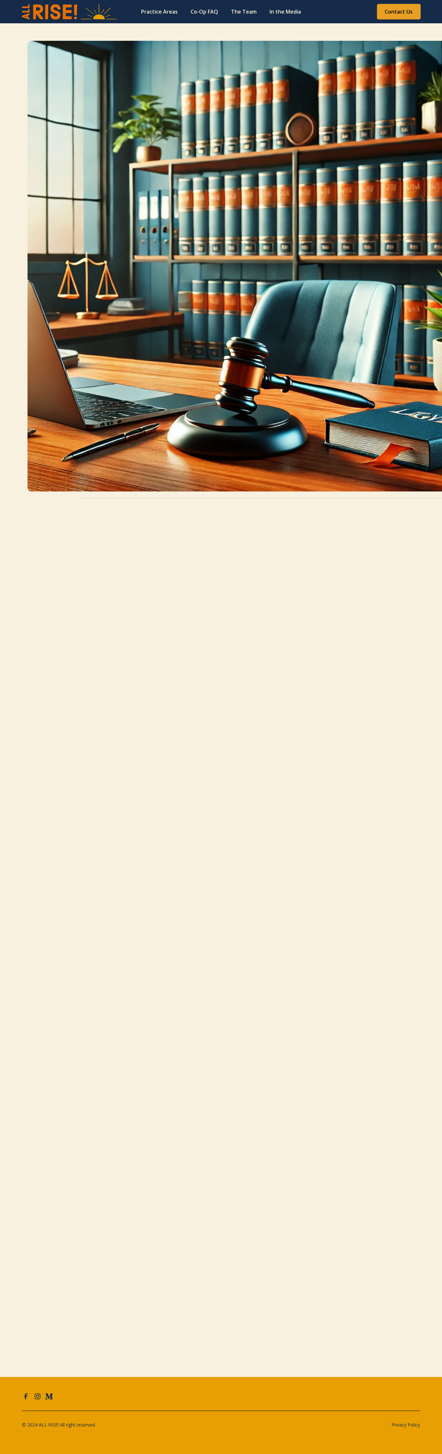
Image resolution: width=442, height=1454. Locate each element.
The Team (244, 11)
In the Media (285, 11)
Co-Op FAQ (204, 11)
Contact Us (399, 11)
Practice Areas (159, 11)
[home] (55, 12)
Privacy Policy (406, 1425)
